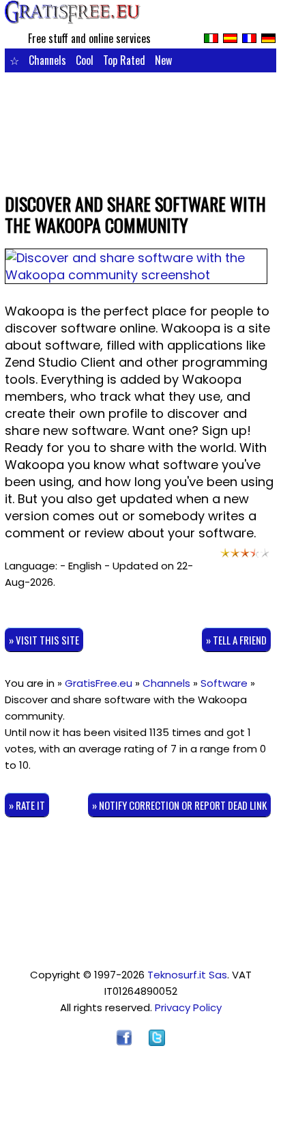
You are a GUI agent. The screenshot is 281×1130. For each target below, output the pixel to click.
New (163, 60)
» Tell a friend (236, 639)
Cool (84, 60)
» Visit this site (44, 639)
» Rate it (27, 805)
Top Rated (124, 60)
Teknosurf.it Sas (187, 974)
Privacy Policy (188, 1007)
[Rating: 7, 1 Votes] (244, 556)
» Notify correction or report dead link (179, 805)
